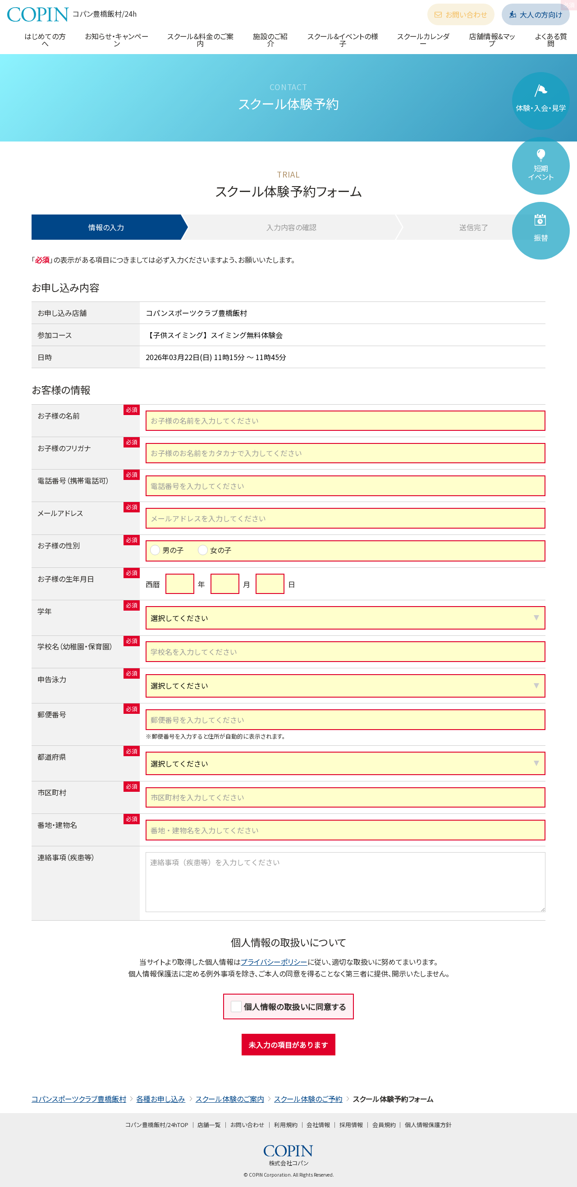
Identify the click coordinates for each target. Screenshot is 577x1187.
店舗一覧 (209, 1124)
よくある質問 (551, 39)
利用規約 (286, 1124)
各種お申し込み (160, 1098)
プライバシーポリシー (274, 961)
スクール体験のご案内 (230, 1098)
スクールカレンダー (423, 39)
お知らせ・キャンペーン (117, 39)
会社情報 (318, 1124)
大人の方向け (541, 14)
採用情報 (351, 1124)
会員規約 (384, 1124)
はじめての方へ (45, 39)
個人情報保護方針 (428, 1124)
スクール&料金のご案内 (200, 39)
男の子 (172, 550)
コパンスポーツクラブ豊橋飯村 (79, 1098)
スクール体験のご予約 (308, 1098)
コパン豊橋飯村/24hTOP (156, 1124)
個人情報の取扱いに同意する (295, 1006)
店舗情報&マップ (492, 39)
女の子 (220, 550)
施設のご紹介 (270, 39)
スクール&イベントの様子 (342, 39)
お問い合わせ (466, 14)
